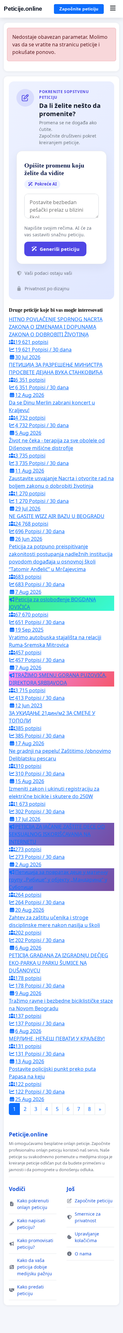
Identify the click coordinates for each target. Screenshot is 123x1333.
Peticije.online (23, 8)
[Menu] (112, 9)
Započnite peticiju (78, 8)
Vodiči (17, 1189)
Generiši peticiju (59, 249)
